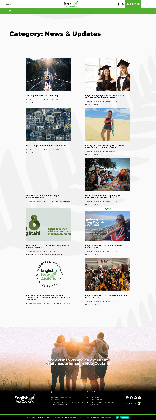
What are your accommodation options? (47, 146)
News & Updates (33, 103)
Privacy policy (125, 417)
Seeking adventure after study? (43, 96)
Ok (117, 417)
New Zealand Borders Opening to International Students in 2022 (102, 196)
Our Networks (56, 400)
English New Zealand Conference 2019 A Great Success (106, 296)
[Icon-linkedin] (138, 4)
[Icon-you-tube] (135, 4)
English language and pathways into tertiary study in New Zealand (104, 96)
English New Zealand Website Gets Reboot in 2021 (103, 246)
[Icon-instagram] (128, 4)
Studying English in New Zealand (51, 254)
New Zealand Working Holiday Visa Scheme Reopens (44, 196)
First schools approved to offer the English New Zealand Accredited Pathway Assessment (48, 297)
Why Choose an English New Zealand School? (67, 402)
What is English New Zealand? (61, 397)
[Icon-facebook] (131, 4)
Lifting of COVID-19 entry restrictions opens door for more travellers (104, 146)
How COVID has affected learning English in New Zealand (47, 246)
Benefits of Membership (59, 404)
